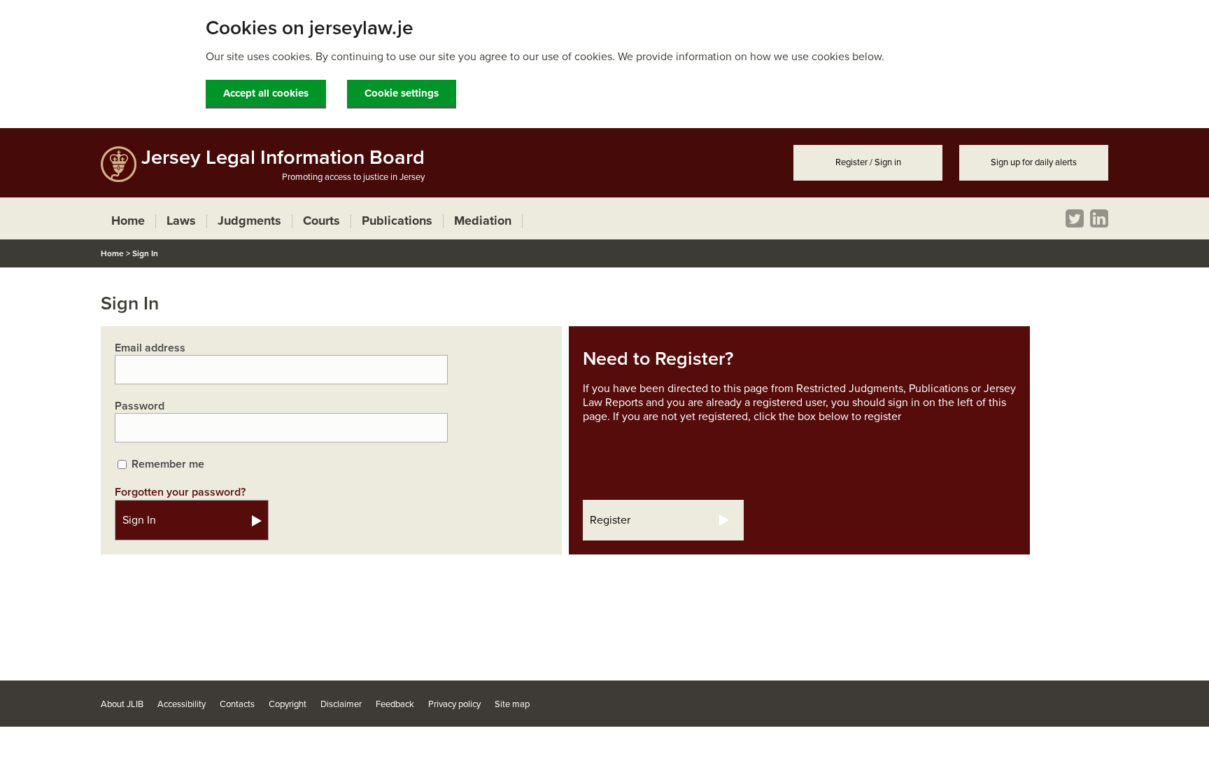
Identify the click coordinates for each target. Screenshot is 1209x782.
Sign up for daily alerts (1034, 162)
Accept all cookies (266, 93)
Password (139, 406)
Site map (512, 704)
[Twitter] (1075, 218)
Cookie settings (402, 93)
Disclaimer (341, 704)
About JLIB (122, 704)
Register (610, 520)
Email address (150, 348)
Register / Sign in (868, 162)
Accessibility (181, 704)
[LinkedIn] (1099, 218)
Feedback (395, 704)
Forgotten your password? (180, 492)
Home (112, 253)
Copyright (287, 704)
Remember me (168, 464)
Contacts (237, 704)
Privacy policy (454, 704)
